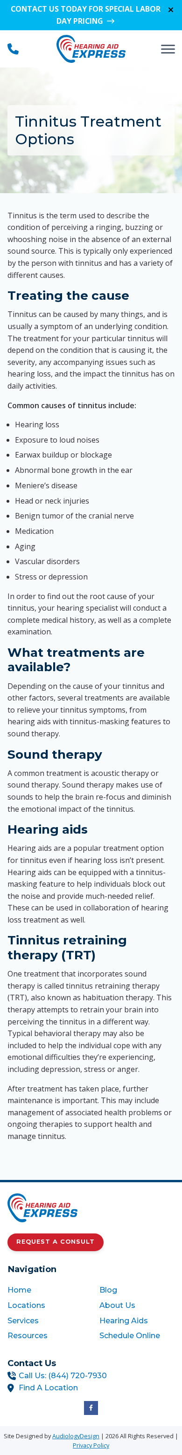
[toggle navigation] (168, 48)
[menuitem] (45, 1290)
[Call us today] (13, 48)
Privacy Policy (91, 1445)
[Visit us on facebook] (91, 1408)
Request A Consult (55, 1241)
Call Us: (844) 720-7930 (63, 1375)
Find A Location (48, 1387)
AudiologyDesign (75, 1436)
